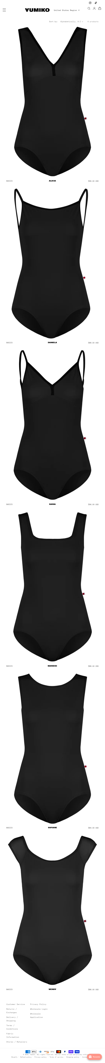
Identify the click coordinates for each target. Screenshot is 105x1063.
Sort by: (53, 22)
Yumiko (32, 1054)
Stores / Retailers (16, 1042)
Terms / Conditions (12, 1027)
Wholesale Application (36, 1015)
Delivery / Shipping (12, 1019)
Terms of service (56, 1057)
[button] (4, 10)
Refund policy (26, 1057)
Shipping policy (72, 1057)
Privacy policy (41, 1057)
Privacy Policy (38, 1004)
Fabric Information (12, 1035)
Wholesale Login (39, 1009)
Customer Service (15, 1004)
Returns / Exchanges (11, 1011)
